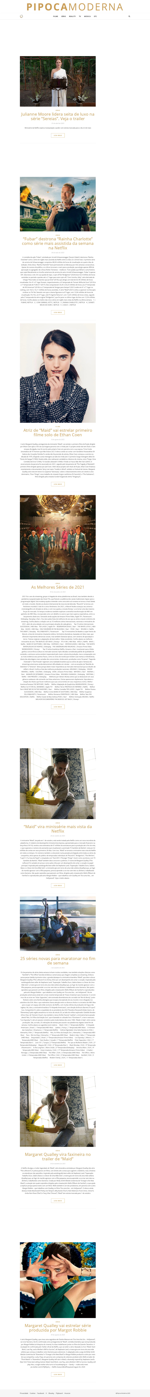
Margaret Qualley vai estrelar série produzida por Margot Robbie (58, 1328)
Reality (72, 16)
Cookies (32, 1393)
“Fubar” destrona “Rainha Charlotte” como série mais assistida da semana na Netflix (58, 243)
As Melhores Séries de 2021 (57, 587)
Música (87, 16)
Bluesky (51, 1393)
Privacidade (24, 1393)
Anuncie (67, 1393)
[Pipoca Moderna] (21, 16)
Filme (55, 16)
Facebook (40, 1393)
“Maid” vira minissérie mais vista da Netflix (58, 829)
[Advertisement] (75, 37)
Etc (95, 16)
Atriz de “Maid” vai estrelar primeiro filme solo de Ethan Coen (57, 432)
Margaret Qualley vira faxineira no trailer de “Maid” (58, 1156)
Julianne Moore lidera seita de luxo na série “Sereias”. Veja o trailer (57, 116)
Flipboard (59, 1393)
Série (63, 16)
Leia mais (58, 135)
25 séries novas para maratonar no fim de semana (57, 961)
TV (80, 16)
